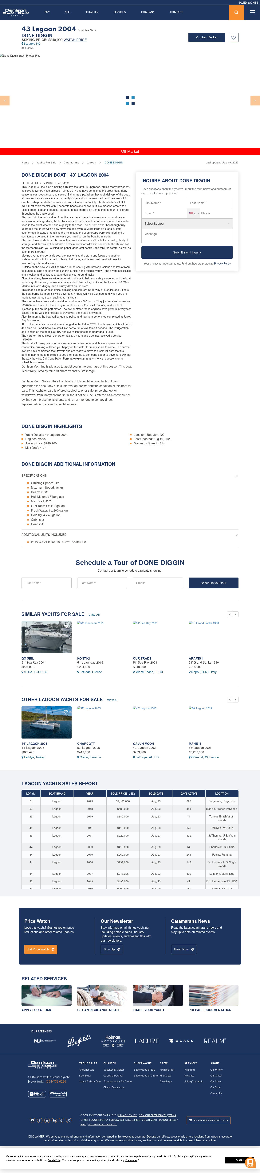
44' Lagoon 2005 (34, 743)
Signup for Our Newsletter (211, 1120)
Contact (176, 12)
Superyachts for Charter (146, 1075)
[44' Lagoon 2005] (47, 722)
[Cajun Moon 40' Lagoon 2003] (158, 722)
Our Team (216, 1087)
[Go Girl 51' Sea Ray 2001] (47, 637)
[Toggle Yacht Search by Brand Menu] (236, 12)
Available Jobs (167, 1069)
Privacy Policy (222, 263)
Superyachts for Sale (144, 1069)
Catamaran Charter (113, 1075)
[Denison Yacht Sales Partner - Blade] (181, 1041)
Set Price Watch (38, 949)
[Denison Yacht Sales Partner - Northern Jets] (45, 1041)
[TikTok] (62, 1120)
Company (148, 12)
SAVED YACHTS (248, 2)
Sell (68, 12)
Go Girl (28, 658)
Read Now (181, 949)
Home (25, 162)
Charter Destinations (114, 1087)
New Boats (85, 1075)
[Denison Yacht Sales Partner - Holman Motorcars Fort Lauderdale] (113, 1041)
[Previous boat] (230, 614)
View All (94, 614)
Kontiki (83, 658)
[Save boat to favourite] (233, 37)
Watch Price (75, 40)
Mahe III (195, 743)
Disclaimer (117, 1120)
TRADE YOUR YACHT (148, 1010)
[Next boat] (235, 614)
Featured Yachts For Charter (118, 1081)
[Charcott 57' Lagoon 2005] (102, 722)
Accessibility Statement (141, 1120)
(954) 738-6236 (56, 1081)
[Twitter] (69, 1120)
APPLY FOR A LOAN (36, 1010)
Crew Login (166, 1081)
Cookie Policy (100, 1120)
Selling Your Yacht (193, 1081)
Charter (92, 12)
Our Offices (216, 1075)
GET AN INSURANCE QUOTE (98, 1010)
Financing (189, 1069)
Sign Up (110, 949)
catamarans (71, 162)
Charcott (86, 743)
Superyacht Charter (114, 1069)
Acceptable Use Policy (102, 1124)
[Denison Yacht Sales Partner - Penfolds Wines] (79, 1041)
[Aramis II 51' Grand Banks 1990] (214, 637)
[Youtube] (33, 1120)
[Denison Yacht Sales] (42, 1065)
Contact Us (216, 1093)
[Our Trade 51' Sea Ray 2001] (158, 637)
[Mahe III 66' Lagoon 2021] (214, 722)
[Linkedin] (55, 1120)
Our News (216, 1081)
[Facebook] (40, 1120)
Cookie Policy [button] (54, 1160)
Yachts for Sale (86, 1069)
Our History (217, 1069)
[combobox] (193, 213)
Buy (47, 12)
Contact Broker (207, 37)
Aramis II (196, 658)
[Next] (255, 100)
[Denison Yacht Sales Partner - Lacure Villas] (147, 1041)
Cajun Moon (143, 743)
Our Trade (142, 658)
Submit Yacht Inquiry (187, 252)
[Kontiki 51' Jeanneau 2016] (102, 637)
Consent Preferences (153, 1115)
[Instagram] (48, 1120)
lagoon (91, 162)
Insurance (189, 1075)
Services (120, 12)
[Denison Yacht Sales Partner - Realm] (215, 1041)
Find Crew (165, 1075)
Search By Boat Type (90, 1081)
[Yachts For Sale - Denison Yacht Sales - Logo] (14, 13)
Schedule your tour (213, 583)
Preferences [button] (131, 1160)
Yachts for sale (46, 162)
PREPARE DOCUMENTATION (210, 1010)
